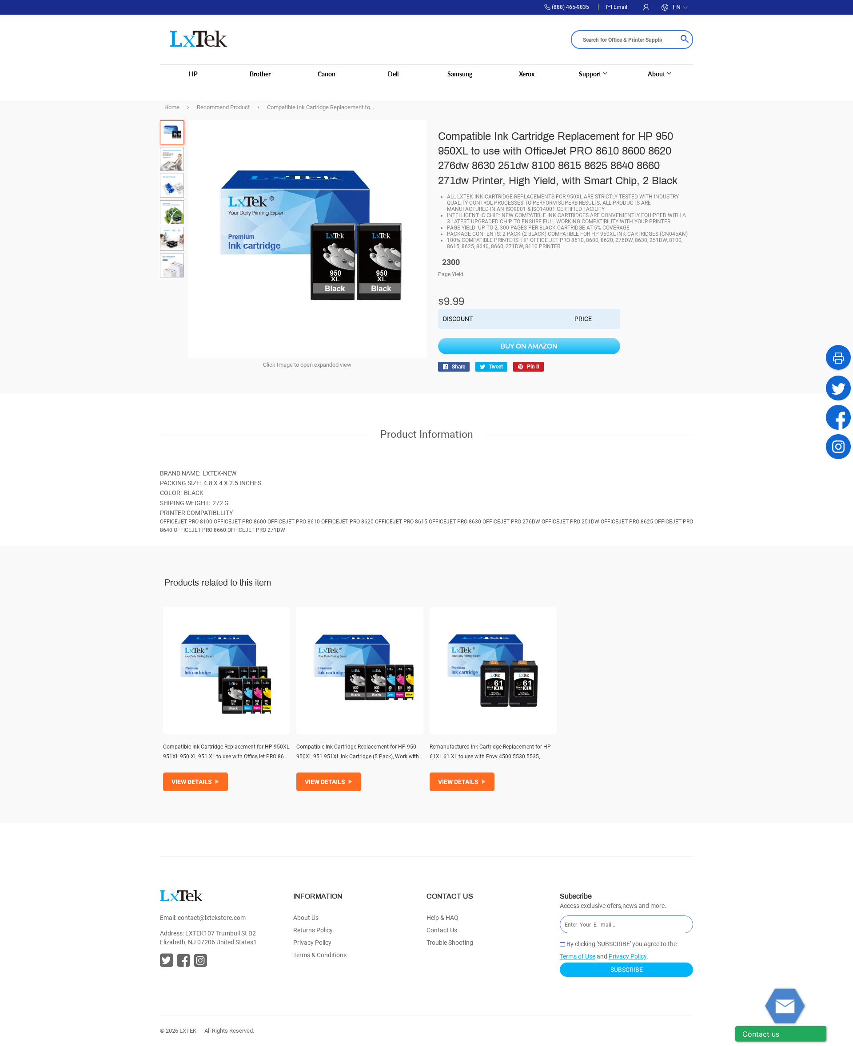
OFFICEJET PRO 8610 (293, 522)
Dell (393, 74)
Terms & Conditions (320, 955)
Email (620, 7)
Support (590, 74)
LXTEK (187, 1030)
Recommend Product (223, 107)
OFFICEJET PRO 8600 (240, 522)
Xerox (526, 74)
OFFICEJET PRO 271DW (256, 530)
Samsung (459, 74)
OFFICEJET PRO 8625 (627, 522)
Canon (326, 74)
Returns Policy (313, 930)
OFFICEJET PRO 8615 (401, 522)
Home (171, 107)
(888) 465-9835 (570, 7)
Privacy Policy (312, 942)
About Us (306, 917)
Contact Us (441, 930)
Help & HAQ (442, 917)
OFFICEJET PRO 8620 (347, 522)
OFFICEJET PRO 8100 (186, 522)
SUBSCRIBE (626, 969)
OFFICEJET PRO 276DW (511, 522)
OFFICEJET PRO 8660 (200, 530)
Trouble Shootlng (449, 942)
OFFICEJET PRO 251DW (570, 522)
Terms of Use (577, 956)
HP (193, 74)
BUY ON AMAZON (529, 346)
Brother (260, 74)
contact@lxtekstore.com (212, 917)
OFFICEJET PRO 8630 (455, 522)
